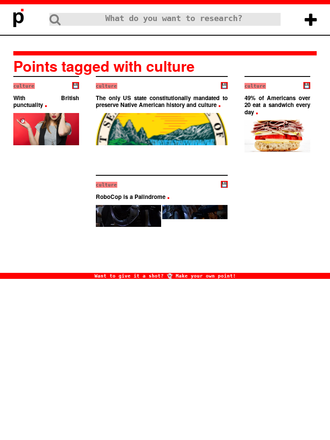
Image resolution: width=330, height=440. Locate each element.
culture (23, 86)
